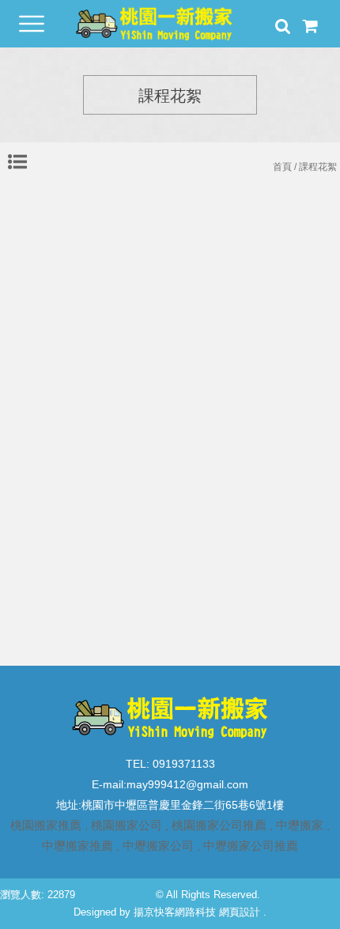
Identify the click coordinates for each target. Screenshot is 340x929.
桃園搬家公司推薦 (219, 825)
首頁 (282, 166)
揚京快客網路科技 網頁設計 (197, 912)
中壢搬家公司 (158, 845)
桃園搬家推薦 (45, 825)
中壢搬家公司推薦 (250, 845)
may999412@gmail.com (187, 784)
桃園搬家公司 (126, 825)
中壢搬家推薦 (77, 845)
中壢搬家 (299, 825)
